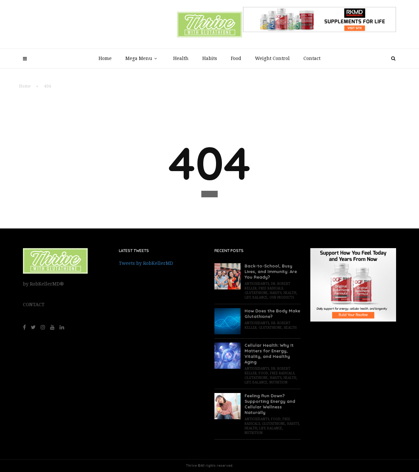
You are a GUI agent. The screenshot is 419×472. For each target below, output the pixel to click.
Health (181, 58)
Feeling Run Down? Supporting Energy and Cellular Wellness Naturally (270, 404)
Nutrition (278, 382)
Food (236, 58)
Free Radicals (271, 288)
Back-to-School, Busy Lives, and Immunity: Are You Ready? (271, 271)
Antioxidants (257, 283)
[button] (209, 194)
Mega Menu (138, 58)
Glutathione (256, 293)
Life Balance (256, 297)
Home (105, 58)
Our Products (281, 297)
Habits (209, 58)
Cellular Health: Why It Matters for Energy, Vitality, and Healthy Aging (269, 353)
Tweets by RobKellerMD (146, 263)
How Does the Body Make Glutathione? (272, 313)
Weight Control (272, 58)
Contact (311, 58)
